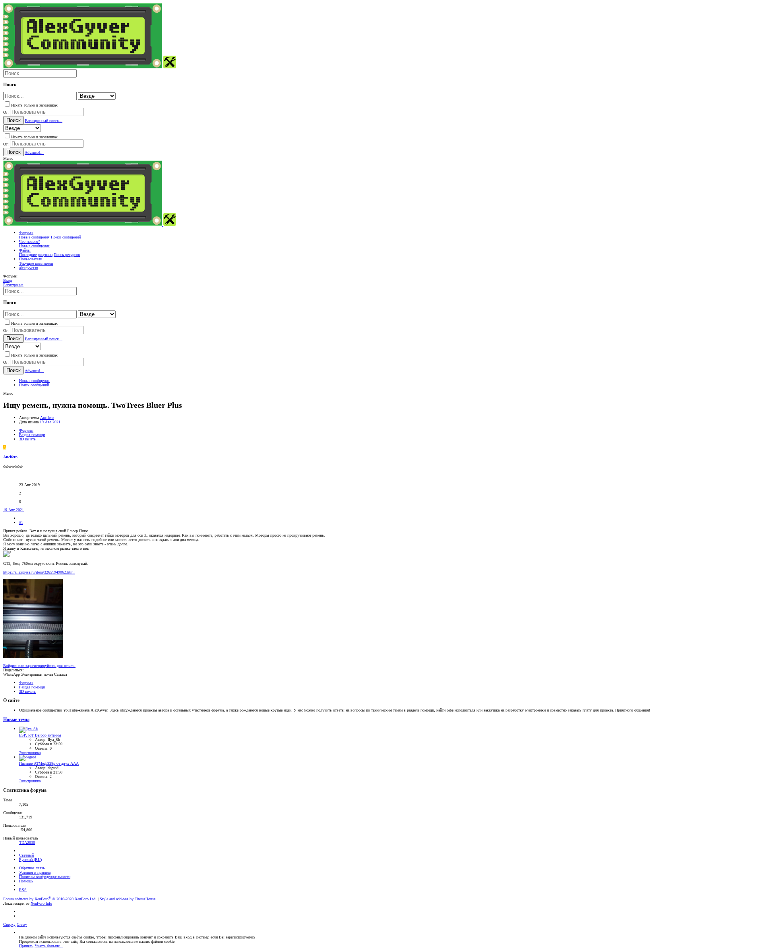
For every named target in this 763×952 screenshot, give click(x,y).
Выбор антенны (40, 735)
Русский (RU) (30, 859)
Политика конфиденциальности (44, 876)
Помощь (26, 881)
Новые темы (16, 719)
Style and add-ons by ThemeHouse (127, 899)
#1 (21, 522)
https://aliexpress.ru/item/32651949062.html (39, 572)
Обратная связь (32, 868)
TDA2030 (27, 842)
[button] (8, 158)
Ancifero (47, 417)
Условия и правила (34, 872)
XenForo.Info (41, 903)
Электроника (30, 752)
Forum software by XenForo (50, 899)
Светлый (26, 855)
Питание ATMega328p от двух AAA (49, 763)
